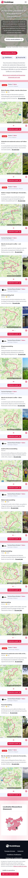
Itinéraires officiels (10, 53)
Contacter (20, 851)
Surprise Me (21, 57)
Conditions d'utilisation (14, 855)
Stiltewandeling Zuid (7, 295)
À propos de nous (10, 851)
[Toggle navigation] (25, 2)
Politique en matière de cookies (20, 866)
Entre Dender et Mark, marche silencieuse (14, 90)
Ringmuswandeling (7, 346)
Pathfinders (8, 57)
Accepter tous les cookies (10, 874)
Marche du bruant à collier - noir (11, 244)
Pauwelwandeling (6, 705)
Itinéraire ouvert (13, 129)
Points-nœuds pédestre (13, 39)
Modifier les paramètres (9, 870)
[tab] (13, 125)
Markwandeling (6, 602)
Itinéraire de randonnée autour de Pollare (14, 141)
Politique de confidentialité (14, 858)
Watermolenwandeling (8, 500)
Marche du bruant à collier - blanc (11, 397)
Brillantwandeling (6, 551)
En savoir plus (22, 98)
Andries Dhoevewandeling (9, 449)
